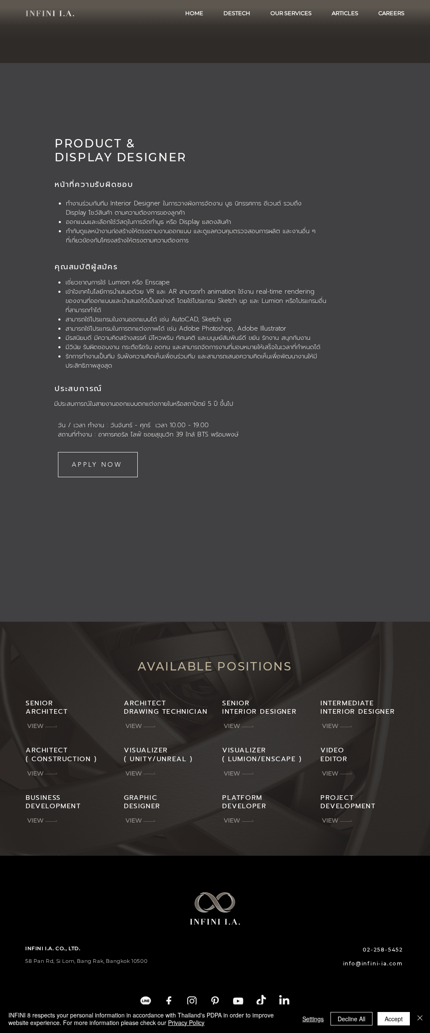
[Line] (145, 1001)
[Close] (420, 1018)
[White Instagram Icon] (192, 1001)
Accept (394, 1019)
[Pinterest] (215, 1001)
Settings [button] (313, 1019)
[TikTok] (261, 1001)
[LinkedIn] (284, 1001)
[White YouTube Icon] (238, 1001)
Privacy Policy (186, 1022)
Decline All (351, 1019)
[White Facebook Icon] (169, 1001)
